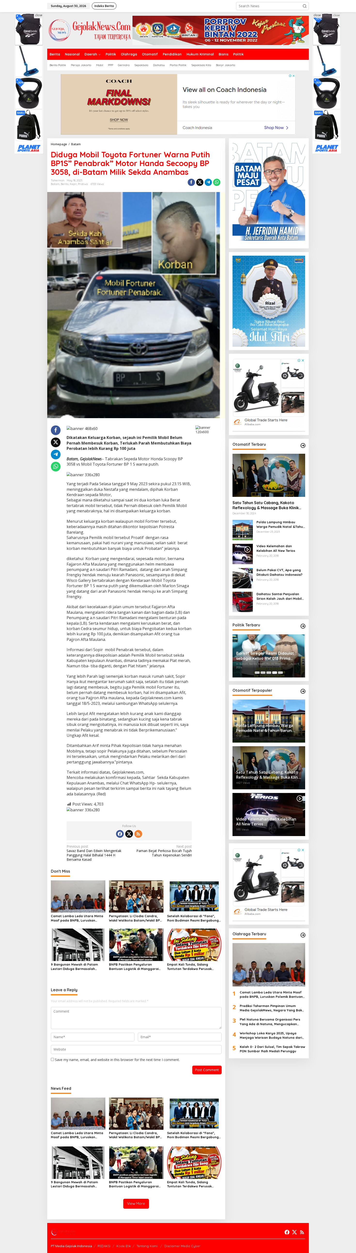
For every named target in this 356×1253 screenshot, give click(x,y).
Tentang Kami (147, 1246)
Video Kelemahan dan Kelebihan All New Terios (275, 548)
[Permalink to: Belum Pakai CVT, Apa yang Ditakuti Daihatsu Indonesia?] (242, 578)
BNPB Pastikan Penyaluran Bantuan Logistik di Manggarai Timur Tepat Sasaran (134, 966)
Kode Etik (123, 1246)
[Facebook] (120, 834)
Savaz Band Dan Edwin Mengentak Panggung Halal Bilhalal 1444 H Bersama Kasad (94, 853)
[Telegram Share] (208, 182)
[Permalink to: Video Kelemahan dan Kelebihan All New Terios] (242, 554)
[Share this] (191, 182)
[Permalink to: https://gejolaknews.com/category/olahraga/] (303, 935)
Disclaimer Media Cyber (182, 1246)
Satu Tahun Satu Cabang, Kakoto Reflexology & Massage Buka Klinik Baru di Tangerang (265, 505)
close (38, 15)
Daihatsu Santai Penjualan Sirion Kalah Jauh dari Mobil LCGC (279, 596)
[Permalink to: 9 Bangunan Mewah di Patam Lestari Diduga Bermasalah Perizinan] (78, 944)
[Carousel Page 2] (263, 672)
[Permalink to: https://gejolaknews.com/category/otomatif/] (303, 445)
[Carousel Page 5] (280, 672)
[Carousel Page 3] (268, 672)
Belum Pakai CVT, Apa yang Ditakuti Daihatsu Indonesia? (279, 572)
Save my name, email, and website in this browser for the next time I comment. (117, 1059)
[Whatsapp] (216, 182)
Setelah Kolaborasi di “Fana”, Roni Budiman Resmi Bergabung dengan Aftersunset (193, 918)
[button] (305, 6)
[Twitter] (129, 834)
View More (136, 1203)
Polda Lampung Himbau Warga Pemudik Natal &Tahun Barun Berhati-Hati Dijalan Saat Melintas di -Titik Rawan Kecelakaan (280, 524)
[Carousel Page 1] (257, 672)
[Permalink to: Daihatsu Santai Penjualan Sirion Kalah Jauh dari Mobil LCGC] (242, 602)
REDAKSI (104, 1246)
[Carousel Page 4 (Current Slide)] (274, 672)
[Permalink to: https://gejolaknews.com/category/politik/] (303, 626)
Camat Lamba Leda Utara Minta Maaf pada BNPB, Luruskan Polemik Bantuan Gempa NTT (77, 918)
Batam (55, 184)
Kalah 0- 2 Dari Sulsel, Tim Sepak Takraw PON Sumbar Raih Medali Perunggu (272, 1049)
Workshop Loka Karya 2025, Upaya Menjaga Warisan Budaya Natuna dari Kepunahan (271, 1035)
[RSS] (138, 834)
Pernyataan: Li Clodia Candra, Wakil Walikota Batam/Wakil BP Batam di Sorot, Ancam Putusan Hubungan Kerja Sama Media (135, 918)
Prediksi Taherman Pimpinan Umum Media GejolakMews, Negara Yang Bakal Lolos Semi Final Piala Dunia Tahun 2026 (272, 1008)
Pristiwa (83, 184)
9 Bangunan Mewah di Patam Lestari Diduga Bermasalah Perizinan (74, 966)
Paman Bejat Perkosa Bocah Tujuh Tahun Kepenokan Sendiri (164, 850)
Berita (65, 184)
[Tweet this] (199, 182)
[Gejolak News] (89, 30)
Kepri (73, 184)
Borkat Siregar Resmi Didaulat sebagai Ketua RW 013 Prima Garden (265, 656)
